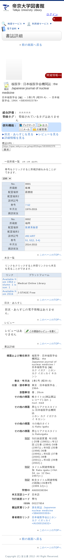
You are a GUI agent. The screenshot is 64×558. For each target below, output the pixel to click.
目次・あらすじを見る (18, 134)
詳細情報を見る (14, 137)
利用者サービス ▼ (41, 23)
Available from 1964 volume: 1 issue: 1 (10, 283)
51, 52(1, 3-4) (32, 240)
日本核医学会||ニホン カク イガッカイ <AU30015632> (44, 520)
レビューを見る (48, 134)
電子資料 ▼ (13, 29)
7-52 (27, 205)
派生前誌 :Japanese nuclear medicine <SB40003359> (44, 510)
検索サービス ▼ (16, 23)
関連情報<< (54, 75)
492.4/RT (30, 236)
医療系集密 (31, 227)
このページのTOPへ (50, 255)
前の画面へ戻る (32, 44)
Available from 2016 (10, 292)
